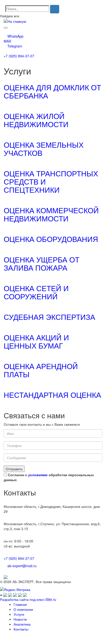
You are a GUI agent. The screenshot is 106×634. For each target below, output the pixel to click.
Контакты (21, 629)
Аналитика (22, 624)
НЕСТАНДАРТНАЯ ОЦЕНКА (52, 394)
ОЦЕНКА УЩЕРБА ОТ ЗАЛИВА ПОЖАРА (41, 263)
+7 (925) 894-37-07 (19, 55)
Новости (20, 619)
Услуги (19, 614)
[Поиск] (54, 9)
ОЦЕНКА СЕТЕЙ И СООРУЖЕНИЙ (36, 292)
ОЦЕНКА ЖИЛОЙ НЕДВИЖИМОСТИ (36, 120)
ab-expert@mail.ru (21, 565)
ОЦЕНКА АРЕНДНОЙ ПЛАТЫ (41, 370)
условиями (38, 474)
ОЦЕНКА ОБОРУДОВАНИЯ (51, 239)
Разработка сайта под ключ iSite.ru (28, 599)
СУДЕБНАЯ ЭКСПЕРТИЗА (49, 316)
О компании (23, 609)
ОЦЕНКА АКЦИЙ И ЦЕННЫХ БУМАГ (36, 341)
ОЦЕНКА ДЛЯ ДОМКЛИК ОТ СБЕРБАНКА (52, 91)
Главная (20, 604)
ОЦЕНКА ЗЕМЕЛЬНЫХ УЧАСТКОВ (44, 148)
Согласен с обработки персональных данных (49, 477)
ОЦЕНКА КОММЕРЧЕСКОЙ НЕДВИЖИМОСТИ (51, 214)
